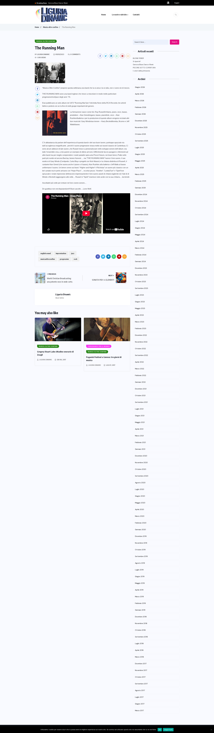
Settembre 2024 (141, 214)
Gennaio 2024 (140, 261)
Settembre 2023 (141, 288)
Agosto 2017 (140, 690)
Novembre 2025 (141, 127)
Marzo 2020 (139, 516)
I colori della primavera (141, 71)
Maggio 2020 (140, 503)
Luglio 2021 (139, 409)
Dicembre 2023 (141, 268)
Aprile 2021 (139, 429)
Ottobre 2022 (140, 349)
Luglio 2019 (139, 570)
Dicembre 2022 (141, 335)
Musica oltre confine (50, 27)
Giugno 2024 (140, 228)
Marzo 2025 (139, 174)
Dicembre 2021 (140, 389)
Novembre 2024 (141, 201)
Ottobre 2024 (140, 208)
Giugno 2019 (139, 576)
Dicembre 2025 (141, 121)
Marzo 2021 (139, 436)
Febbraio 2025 (140, 181)
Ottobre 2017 (140, 677)
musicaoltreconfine (47, 259)
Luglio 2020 (139, 489)
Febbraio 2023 (140, 328)
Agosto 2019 (140, 563)
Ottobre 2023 (140, 281)
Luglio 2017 (139, 697)
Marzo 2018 (139, 657)
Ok (160, 729)
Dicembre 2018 (141, 617)
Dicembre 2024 (141, 194)
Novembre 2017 (141, 670)
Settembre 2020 (141, 476)
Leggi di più (168, 729)
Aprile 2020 (139, 509)
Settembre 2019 (141, 556)
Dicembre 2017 (141, 664)
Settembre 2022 (141, 355)
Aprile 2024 (139, 241)
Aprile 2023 (139, 315)
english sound (45, 253)
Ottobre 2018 (140, 630)
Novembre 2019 (141, 543)
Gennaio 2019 (140, 610)
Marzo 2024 (139, 248)
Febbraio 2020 (140, 523)
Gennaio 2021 (140, 449)
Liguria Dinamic (45, 360)
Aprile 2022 (139, 362)
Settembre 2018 (141, 637)
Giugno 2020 (140, 496)
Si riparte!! (136, 61)
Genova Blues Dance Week (58, 3)
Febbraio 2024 (140, 255)
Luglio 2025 (139, 147)
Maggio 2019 (140, 583)
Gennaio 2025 (140, 188)
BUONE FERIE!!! (138, 58)
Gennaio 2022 (140, 382)
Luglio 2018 (139, 643)
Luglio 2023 (139, 295)
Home (103, 15)
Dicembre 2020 (141, 456)
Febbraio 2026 (140, 107)
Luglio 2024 (139, 221)
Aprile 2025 (139, 168)
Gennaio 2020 (140, 529)
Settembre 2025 (141, 141)
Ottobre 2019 (140, 550)
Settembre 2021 (141, 402)
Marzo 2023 (139, 322)
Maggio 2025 (140, 161)
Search (174, 42)
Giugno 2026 (140, 87)
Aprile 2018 (139, 650)
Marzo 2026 (139, 101)
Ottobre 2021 (140, 395)
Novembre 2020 (141, 462)
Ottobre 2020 (140, 469)
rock (75, 259)
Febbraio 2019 (140, 603)
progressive (64, 259)
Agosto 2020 (140, 483)
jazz (72, 253)
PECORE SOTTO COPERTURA (144, 68)
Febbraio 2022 (140, 375)
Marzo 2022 (139, 369)
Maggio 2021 (140, 422)
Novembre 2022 (141, 342)
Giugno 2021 (139, 416)
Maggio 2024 (140, 235)
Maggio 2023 (140, 308)
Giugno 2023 (140, 302)
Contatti (136, 15)
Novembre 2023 (141, 275)
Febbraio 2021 (140, 442)
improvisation (61, 253)
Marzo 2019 (139, 596)
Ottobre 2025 (140, 134)
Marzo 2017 (139, 710)
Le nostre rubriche (119, 15)
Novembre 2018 (141, 623)
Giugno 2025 (140, 154)
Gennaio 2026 (140, 114)
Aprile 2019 (139, 590)
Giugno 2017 (139, 704)
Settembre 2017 (141, 684)
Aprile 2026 (139, 94)
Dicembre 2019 (141, 536)
